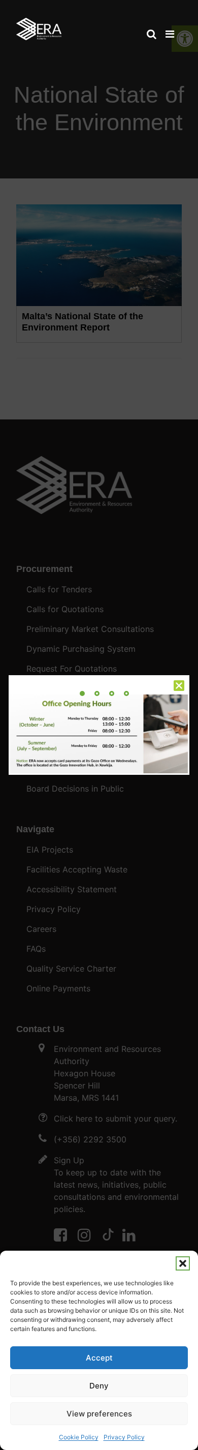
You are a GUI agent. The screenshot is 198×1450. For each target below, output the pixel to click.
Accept (99, 1358)
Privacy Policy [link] (124, 1437)
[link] (38, 24)
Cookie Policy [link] (78, 1437)
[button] (183, 1263)
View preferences (99, 1413)
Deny (99, 1386)
